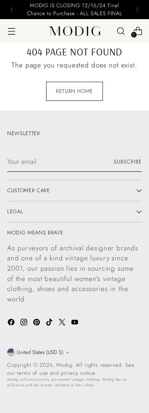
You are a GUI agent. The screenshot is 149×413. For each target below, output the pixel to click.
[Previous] (12, 9)
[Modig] (75, 31)
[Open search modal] (120, 31)
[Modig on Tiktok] (50, 323)
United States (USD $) (40, 352)
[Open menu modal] (11, 31)
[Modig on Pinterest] (37, 323)
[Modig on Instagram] (24, 323)
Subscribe (128, 161)
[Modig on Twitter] (63, 323)
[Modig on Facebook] (12, 323)
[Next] (137, 9)
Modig (64, 365)
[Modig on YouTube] (75, 323)
